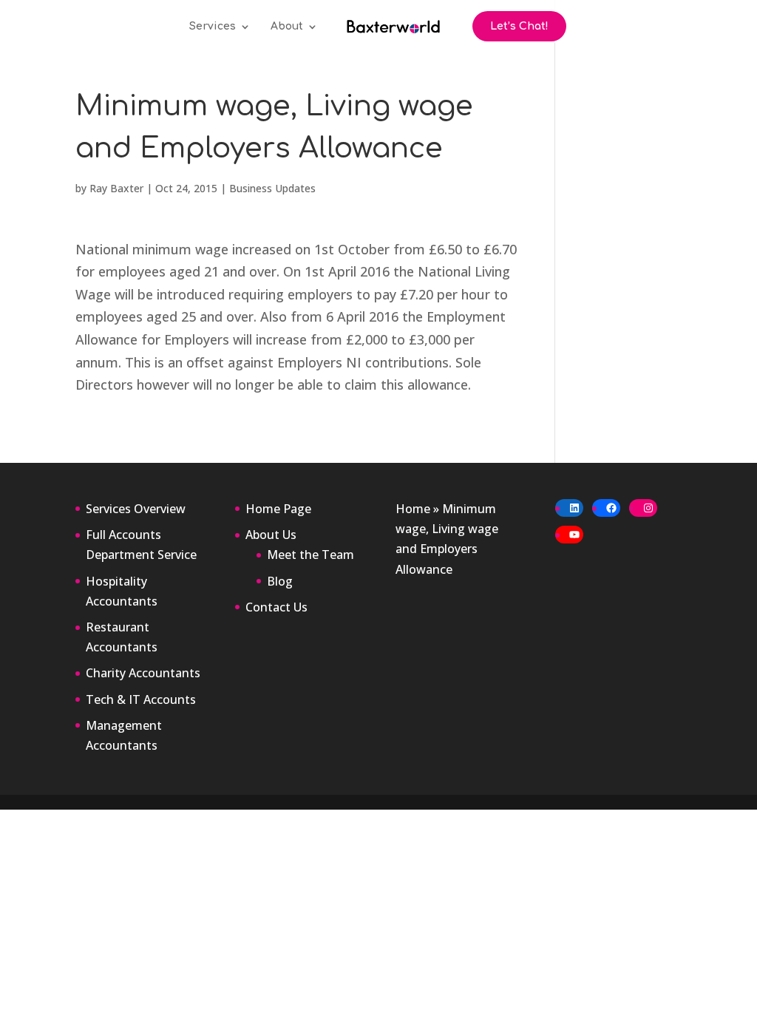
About (287, 26)
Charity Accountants (143, 673)
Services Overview (136, 509)
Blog (280, 581)
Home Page (278, 509)
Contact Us (276, 607)
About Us (270, 534)
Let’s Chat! (519, 26)
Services (212, 26)
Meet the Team (310, 554)
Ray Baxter (116, 188)
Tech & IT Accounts (141, 699)
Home (413, 509)
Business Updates (272, 188)
